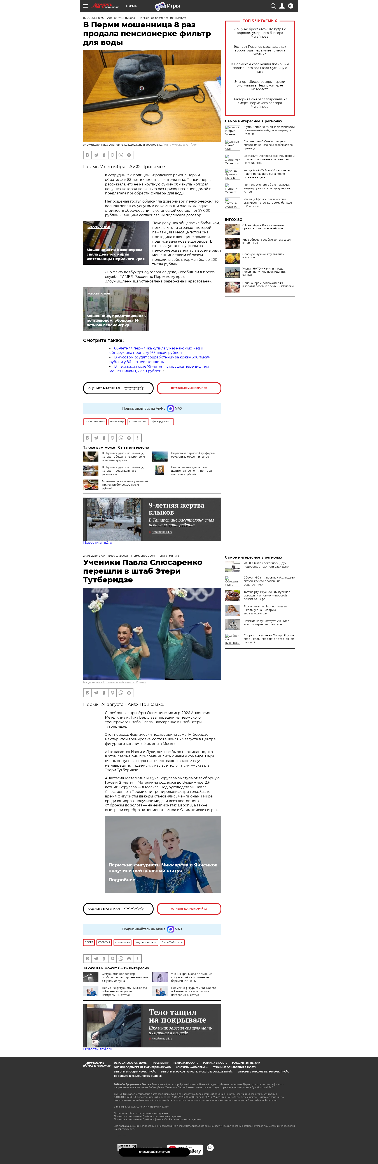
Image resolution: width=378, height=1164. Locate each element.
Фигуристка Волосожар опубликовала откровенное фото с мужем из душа (125, 977)
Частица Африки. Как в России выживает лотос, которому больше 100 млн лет (268, 203)
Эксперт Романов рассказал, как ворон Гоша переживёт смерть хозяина (260, 50)
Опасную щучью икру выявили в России (263, 256)
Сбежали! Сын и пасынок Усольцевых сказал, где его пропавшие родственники (269, 581)
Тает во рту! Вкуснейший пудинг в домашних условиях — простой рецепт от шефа (267, 595)
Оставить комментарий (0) (189, 388)
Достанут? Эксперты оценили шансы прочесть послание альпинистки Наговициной (269, 159)
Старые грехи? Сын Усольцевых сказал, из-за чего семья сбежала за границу (268, 145)
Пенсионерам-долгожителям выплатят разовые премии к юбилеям (268, 285)
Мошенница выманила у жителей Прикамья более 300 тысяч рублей (125, 485)
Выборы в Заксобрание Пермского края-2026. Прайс (197, 1071)
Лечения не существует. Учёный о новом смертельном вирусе (266, 622)
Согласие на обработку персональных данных (141, 1113)
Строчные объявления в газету (234, 1067)
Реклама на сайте (185, 1063)
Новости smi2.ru (97, 542)
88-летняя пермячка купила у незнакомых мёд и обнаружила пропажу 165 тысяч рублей (156, 350)
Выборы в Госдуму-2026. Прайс (135, 1071)
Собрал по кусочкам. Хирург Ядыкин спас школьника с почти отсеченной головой (269, 639)
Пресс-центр (160, 1063)
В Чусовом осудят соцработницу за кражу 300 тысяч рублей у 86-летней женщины (159, 359)
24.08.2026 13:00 (94, 555)
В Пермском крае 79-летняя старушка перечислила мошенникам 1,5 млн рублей (159, 368)
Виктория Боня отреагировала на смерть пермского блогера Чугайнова (260, 103)
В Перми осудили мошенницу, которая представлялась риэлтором (123, 471)
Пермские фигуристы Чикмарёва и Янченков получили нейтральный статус (162, 867)
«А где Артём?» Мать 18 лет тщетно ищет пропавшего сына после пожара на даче (267, 174)
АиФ (195, 144)
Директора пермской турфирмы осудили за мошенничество (193, 454)
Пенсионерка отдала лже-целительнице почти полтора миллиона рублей (191, 471)
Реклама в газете (215, 1063)
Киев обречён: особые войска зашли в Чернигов (267, 241)
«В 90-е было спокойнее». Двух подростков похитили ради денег (267, 564)
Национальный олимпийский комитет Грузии (114, 682)
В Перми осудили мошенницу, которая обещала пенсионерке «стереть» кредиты (123, 456)
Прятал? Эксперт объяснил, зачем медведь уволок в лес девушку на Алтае (267, 188)
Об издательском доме (130, 1063)
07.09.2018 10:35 (93, 17)
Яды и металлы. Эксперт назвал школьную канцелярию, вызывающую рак (265, 610)
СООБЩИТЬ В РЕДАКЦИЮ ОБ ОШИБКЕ (138, 1076)
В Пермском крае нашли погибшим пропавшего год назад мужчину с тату (260, 68)
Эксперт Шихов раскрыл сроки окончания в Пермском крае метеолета (259, 85)
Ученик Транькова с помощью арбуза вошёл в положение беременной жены (191, 977)
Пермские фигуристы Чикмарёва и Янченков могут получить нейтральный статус (193, 991)
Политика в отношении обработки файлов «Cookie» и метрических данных (157, 1119)
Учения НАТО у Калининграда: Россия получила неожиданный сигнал (264, 271)
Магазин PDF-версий (246, 1063)
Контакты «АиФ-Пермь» (192, 1067)
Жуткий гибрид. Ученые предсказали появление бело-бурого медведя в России (269, 130)
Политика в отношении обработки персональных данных (147, 1116)
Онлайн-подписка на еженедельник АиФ (142, 1067)
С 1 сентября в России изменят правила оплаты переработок (263, 227)
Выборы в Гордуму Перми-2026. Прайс (263, 1071)
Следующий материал (154, 1152)
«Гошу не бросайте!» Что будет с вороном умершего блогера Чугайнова (260, 33)
